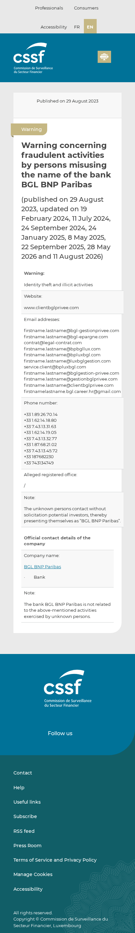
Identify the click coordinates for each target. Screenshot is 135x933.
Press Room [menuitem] (27, 846)
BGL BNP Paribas (42, 566)
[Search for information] (82, 60)
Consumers (86, 7)
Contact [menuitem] (22, 773)
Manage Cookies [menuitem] (32, 874)
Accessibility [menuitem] (28, 889)
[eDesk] (104, 57)
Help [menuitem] (19, 788)
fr (77, 26)
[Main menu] (116, 55)
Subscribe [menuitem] (25, 816)
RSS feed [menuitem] (24, 831)
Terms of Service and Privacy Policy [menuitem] (55, 860)
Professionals (49, 7)
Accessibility (54, 26)
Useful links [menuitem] (27, 802)
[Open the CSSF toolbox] (90, 60)
